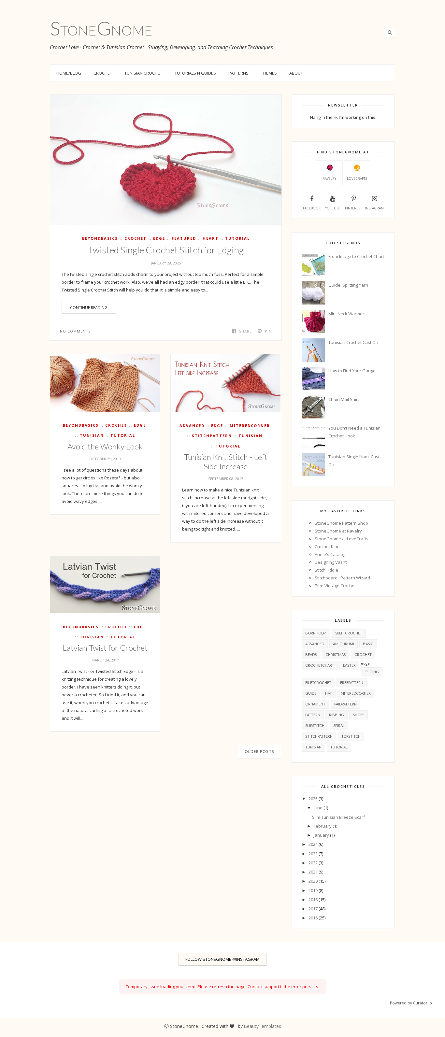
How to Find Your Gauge (352, 371)
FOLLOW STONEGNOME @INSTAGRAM (222, 959)
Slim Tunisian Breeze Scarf (338, 817)
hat (328, 693)
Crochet (102, 73)
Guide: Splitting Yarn (348, 285)
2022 (314, 863)
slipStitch (314, 725)
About (296, 73)
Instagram (374, 208)
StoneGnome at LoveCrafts (341, 539)
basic (368, 644)
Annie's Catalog (330, 554)
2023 (314, 854)
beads (311, 654)
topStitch (351, 736)
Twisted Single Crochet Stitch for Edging (166, 249)
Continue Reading (89, 307)
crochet (135, 238)
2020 (314, 881)
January (322, 835)
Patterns (238, 73)
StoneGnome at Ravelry (338, 531)
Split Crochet (348, 633)
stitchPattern (212, 435)
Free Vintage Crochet (335, 586)
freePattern (351, 682)
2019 (314, 890)
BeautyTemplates (262, 1026)
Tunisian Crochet (143, 73)
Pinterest (353, 208)
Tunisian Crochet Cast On (353, 342)
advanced (192, 425)
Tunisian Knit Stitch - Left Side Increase (225, 461)
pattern (312, 715)
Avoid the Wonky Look (105, 446)
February (323, 826)
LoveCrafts (357, 178)
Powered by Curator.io (411, 1002)
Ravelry (329, 178)
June (318, 808)
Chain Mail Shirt (343, 399)
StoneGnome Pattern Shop (341, 523)
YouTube (332, 208)
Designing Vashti (331, 562)
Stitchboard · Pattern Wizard (342, 578)
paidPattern (345, 704)
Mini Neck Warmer (346, 314)
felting (372, 672)
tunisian (92, 435)
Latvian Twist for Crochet (105, 647)
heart (211, 238)
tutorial (237, 238)
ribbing (336, 715)
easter (349, 665)
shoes (358, 715)
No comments (75, 331)
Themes (269, 73)
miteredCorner (250, 425)
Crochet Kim (326, 546)
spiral (339, 725)
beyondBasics (100, 238)
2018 (314, 899)
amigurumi (343, 644)
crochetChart (319, 665)
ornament (315, 704)
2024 (314, 844)
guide (310, 693)
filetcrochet (318, 682)
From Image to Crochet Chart (356, 256)
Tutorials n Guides (195, 73)
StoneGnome (101, 28)
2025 (314, 799)
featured (184, 238)
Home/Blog (68, 73)
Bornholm (315, 633)
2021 (314, 872)
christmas (335, 654)
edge (159, 238)
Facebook (312, 208)
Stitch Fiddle (326, 570)
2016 (314, 918)
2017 (314, 909)
